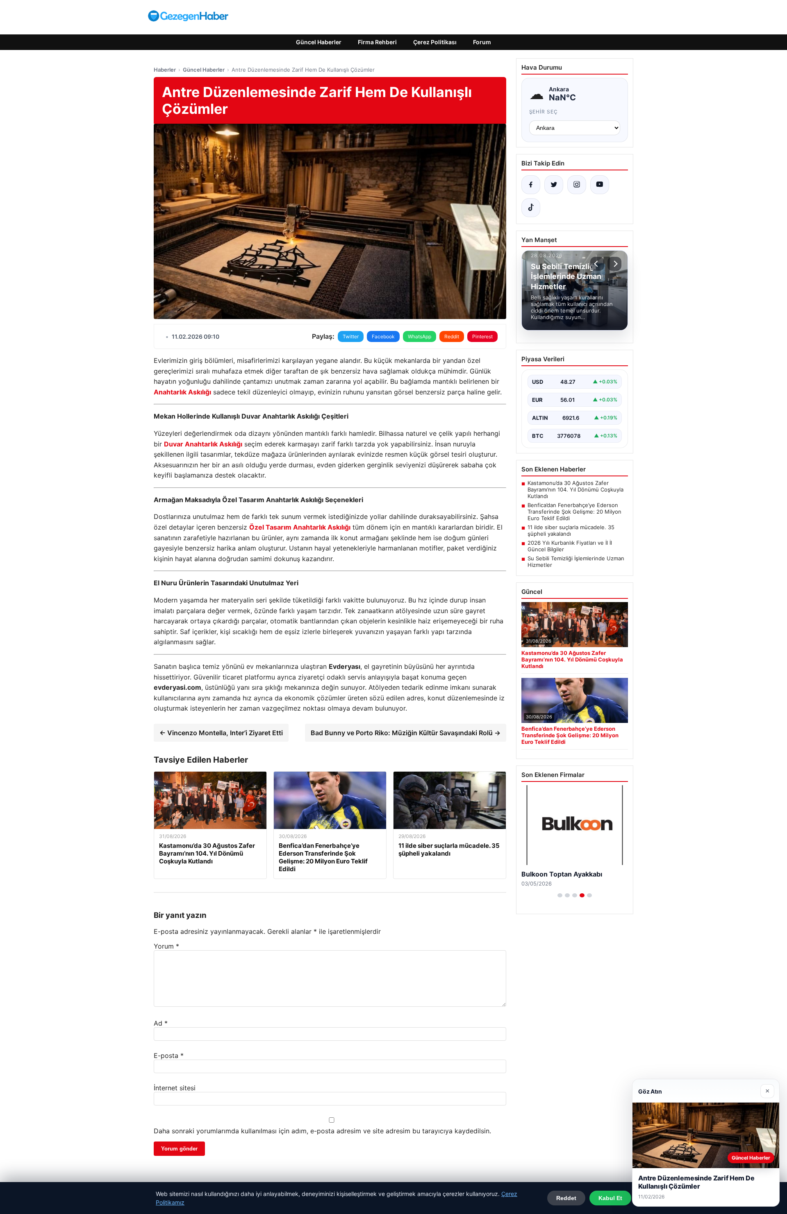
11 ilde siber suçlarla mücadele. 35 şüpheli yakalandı (571, 530)
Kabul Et (610, 1198)
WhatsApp (419, 336)
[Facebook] (530, 184)
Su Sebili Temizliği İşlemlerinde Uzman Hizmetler (576, 561)
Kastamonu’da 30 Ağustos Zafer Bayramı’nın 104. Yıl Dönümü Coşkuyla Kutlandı (575, 489)
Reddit (451, 336)
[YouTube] (599, 184)
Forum (482, 42)
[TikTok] (530, 207)
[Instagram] (576, 184)
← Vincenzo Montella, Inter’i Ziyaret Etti (221, 733)
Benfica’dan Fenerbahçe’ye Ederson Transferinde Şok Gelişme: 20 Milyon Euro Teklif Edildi (574, 511)
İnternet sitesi (175, 1088)
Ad (161, 1023)
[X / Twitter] (553, 184)
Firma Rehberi (377, 42)
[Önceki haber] (597, 264)
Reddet (566, 1198)
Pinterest (482, 336)
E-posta (169, 1055)
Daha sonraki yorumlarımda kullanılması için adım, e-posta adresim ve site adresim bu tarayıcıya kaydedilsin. (322, 1131)
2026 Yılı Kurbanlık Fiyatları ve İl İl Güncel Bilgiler (570, 546)
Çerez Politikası (435, 42)
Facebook (383, 336)
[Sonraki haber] (614, 264)
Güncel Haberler (318, 42)
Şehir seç (543, 112)
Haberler (165, 69)
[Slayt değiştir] (559, 895)
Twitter (351, 336)
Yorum (166, 946)
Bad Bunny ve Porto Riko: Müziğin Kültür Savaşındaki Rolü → (405, 733)
